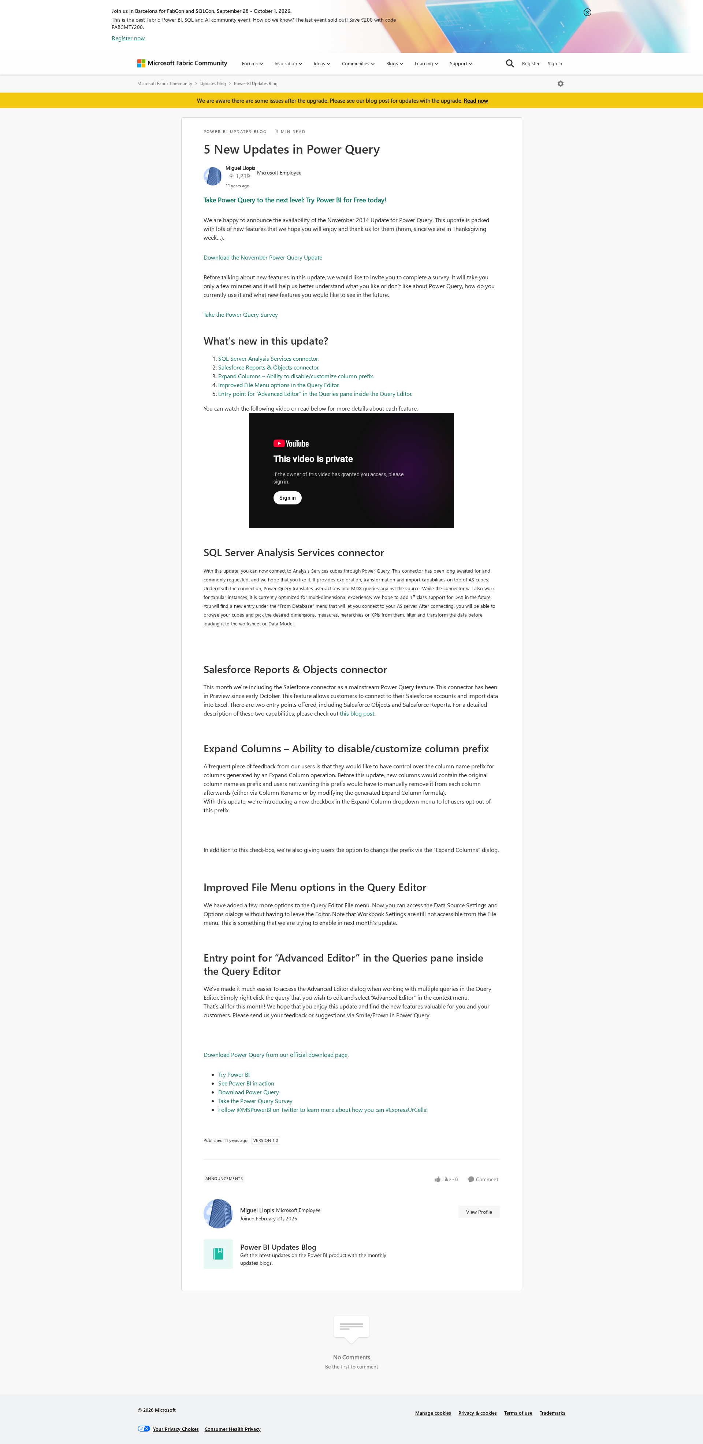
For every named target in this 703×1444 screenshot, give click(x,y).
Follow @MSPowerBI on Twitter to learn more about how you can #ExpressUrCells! (323, 1109)
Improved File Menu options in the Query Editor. (278, 385)
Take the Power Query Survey (241, 314)
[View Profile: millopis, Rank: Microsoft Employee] (213, 176)
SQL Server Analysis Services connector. (268, 358)
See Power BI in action (246, 1083)
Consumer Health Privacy (233, 1429)
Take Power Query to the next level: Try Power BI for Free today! (295, 199)
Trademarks (552, 1413)
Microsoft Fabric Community (164, 83)
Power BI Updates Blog (256, 83)
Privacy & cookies (477, 1413)
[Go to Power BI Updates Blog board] (218, 1254)
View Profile (479, 1211)
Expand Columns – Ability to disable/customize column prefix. (296, 376)
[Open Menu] (560, 83)
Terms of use (518, 1413)
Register (531, 63)
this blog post (357, 713)
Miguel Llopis (240, 167)
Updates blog (213, 83)
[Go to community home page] (182, 63)
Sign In (555, 63)
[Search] (510, 63)
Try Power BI (234, 1074)
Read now (476, 100)
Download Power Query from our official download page (275, 1054)
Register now (128, 38)
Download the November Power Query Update (263, 257)
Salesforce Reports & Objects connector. (268, 367)
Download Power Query (248, 1092)
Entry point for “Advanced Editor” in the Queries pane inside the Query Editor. (315, 393)
